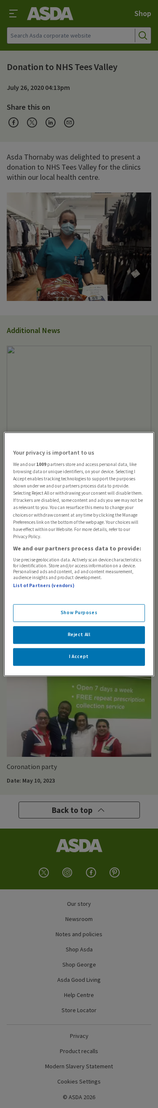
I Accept (79, 656)
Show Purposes (79, 612)
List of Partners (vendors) (44, 586)
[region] (79, 554)
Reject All (79, 634)
